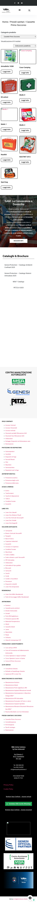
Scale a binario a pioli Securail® (15, 557)
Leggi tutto (7, 72)
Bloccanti (8, 568)
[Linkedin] (18, 3)
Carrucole (8, 571)
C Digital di (16, 899)
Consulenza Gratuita (11, 668)
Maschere (8, 465)
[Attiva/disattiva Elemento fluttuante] (30, 898)
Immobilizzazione (10, 722)
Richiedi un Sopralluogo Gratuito (15, 671)
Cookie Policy (8, 789)
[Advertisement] (18, 342)
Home (5, 22)
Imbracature (9, 438)
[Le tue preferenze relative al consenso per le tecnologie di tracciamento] (34, 900)
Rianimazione (9, 730)
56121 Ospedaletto (18, 756)
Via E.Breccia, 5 (18, 754)
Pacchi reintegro (10, 727)
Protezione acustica (11, 478)
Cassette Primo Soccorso (13, 719)
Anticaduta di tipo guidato (13, 565)
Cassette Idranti (10, 627)
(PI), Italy (18, 759)
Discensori (8, 581)
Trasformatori (9, 493)
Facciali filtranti (10, 459)
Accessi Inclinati (10, 430)
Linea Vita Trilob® (10, 520)
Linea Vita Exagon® (11, 523)
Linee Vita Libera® (11, 512)
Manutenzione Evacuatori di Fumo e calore (18, 701)
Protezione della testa (11, 483)
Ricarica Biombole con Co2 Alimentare (17, 712)
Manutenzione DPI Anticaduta (14, 698)
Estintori (8, 605)
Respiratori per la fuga (12, 470)
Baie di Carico (9, 539)
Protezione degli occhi (12, 480)
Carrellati (8, 454)
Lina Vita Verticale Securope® (14, 518)
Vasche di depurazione (12, 496)
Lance (7, 629)
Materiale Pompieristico (12, 621)
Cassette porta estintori (12, 608)
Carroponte (8, 531)
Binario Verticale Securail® (13, 533)
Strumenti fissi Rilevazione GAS (14, 436)
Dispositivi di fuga (10, 457)
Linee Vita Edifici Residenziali (14, 594)
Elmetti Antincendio (11, 611)
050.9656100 (20, 765)
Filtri (6, 462)
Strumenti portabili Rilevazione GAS (16, 433)
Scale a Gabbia (9, 555)
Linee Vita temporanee (12, 587)
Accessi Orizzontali (11, 428)
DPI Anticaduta (9, 560)
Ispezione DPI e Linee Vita (13, 674)
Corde (7, 576)
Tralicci (7, 498)
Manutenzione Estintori (12, 682)
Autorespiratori (9, 451)
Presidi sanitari (17, 22)
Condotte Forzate (10, 549)
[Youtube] (22, 3)
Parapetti (8, 536)
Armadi (7, 613)
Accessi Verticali (10, 425)
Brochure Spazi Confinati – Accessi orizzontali (18, 810)
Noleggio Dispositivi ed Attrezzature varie (17, 441)
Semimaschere (9, 467)
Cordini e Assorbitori (11, 579)
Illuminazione (9, 444)
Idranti (7, 624)
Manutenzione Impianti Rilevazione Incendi (18, 690)
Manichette (8, 632)
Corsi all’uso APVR (11, 648)
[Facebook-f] (15, 3)
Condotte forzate (10, 501)
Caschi (7, 573)
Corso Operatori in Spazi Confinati (15, 656)
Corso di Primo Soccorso (13, 661)
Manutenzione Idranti (11, 685)
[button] (19, 9)
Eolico (7, 490)
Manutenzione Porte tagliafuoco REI (16, 688)
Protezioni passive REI (12, 619)
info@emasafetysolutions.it (18, 769)
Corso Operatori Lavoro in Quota (15, 658)
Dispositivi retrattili (11, 584)
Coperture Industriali (11, 541)
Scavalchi (8, 504)
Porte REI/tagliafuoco (11, 616)
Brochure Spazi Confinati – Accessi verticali (18, 796)
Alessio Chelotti (24, 899)
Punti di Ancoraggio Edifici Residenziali (17, 597)
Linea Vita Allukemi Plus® (13, 515)
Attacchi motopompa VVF (13, 640)
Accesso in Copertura (11, 547)
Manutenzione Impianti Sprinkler (15, 704)
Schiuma (8, 637)
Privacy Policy (8, 785)
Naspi (7, 635)
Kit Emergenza (9, 725)
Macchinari (8, 552)
